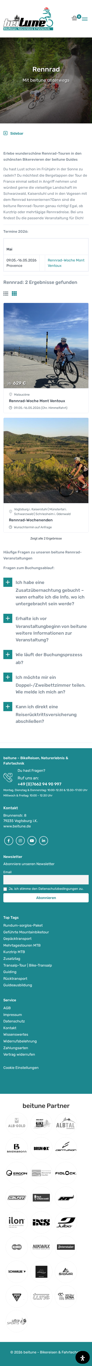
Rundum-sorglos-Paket (23, 925)
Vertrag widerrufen (19, 1054)
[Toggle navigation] (85, 19)
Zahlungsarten (15, 1048)
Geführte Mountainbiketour (26, 932)
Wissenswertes (15, 1034)
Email (7, 872)
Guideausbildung (17, 985)
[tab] (5, 293)
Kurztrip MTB (14, 952)
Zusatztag (11, 958)
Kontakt (9, 1028)
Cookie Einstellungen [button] (21, 1068)
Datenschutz (14, 1021)
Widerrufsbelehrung (20, 1041)
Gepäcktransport (17, 938)
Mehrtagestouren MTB (22, 945)
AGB (7, 1008)
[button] (74, 19)
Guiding (10, 972)
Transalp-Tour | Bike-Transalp (27, 965)
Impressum (12, 1015)
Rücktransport (15, 978)
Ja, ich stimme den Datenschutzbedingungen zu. (46, 889)
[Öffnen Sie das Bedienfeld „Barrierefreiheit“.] (82, 1357)
